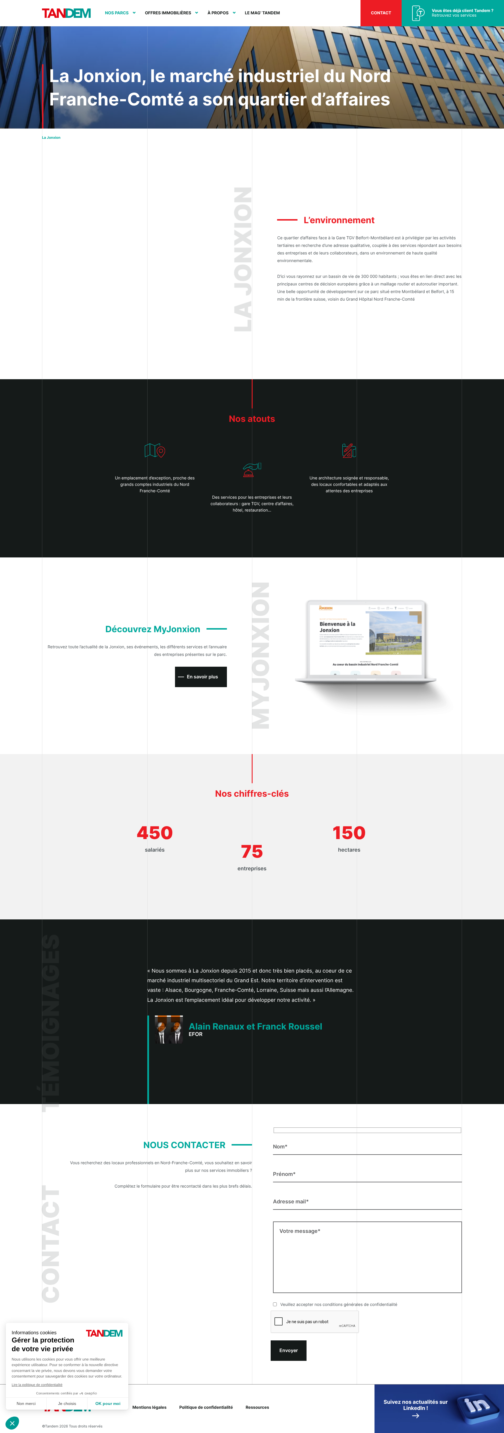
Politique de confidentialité (206, 1407)
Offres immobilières (168, 13)
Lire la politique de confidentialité (37, 1385)
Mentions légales (149, 1407)
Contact (381, 13)
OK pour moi (107, 1403)
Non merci (26, 1403)
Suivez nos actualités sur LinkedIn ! (416, 1405)
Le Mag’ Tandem (262, 13)
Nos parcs (117, 13)
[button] (12, 1423)
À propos (217, 13)
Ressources (257, 1407)
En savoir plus (202, 677)
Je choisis (67, 1403)
